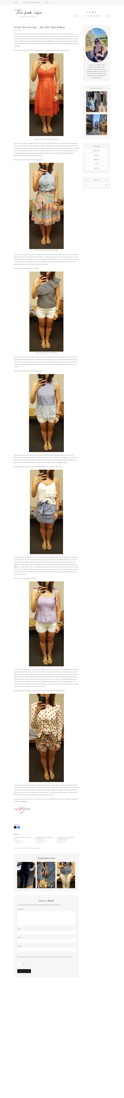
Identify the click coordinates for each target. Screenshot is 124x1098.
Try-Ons (96, 168)
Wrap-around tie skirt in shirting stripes (33, 466)
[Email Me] (95, 12)
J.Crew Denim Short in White (48, 353)
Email (19, 937)
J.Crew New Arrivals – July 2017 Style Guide (66, 880)
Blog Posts (37, 848)
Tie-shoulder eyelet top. (29, 578)
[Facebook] (87, 12)
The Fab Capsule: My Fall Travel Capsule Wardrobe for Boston (96, 129)
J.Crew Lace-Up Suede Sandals (48, 139)
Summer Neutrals (46, 884)
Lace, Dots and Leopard (26, 882)
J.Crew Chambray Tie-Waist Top (48, 250)
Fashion (96, 155)
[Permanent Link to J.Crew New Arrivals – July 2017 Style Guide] (66, 888)
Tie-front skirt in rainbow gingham (32, 160)
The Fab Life (28, 13)
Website (20, 946)
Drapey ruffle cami (55, 466)
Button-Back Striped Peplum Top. (32, 371)
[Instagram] (92, 12)
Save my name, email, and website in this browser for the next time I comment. (45, 957)
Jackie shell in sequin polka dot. (55, 690)
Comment (20, 909)
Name (19, 929)
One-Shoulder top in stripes (30, 268)
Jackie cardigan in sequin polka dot (32, 690)
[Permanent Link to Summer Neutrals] (46, 888)
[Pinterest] (90, 12)
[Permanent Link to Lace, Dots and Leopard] (26, 888)
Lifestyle (96, 159)
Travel (96, 164)
